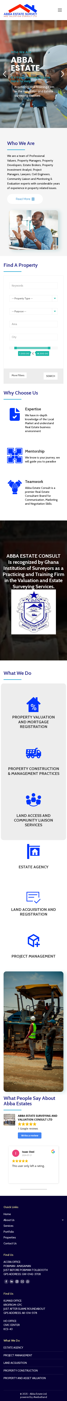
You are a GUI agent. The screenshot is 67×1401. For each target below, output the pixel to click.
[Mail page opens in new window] (22, 1281)
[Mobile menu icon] (59, 10)
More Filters (18, 375)
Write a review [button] (29, 1135)
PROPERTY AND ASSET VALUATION (25, 1378)
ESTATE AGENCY (13, 1347)
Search (50, 376)
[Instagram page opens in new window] (17, 1281)
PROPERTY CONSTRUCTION (21, 1370)
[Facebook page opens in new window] (6, 1281)
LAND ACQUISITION (15, 1363)
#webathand (40, 1397)
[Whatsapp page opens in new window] (27, 1281)
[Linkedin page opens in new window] (11, 1281)
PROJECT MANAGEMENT (18, 1355)
